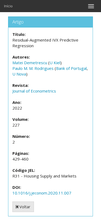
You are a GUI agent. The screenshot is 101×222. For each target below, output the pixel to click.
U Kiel (55, 62)
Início (8, 6)
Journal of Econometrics (34, 91)
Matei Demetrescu (29, 62)
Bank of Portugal (71, 68)
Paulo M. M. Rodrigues (33, 68)
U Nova (19, 74)
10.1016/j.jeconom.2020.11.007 (41, 193)
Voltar (24, 206)
